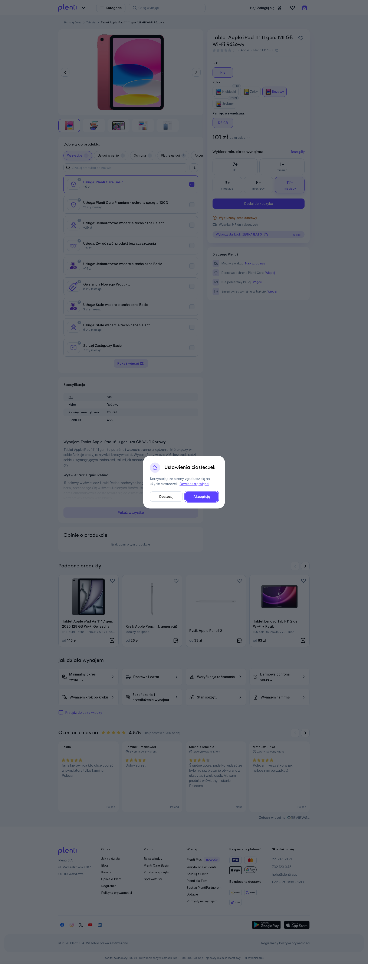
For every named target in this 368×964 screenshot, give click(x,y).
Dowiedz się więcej (194, 484)
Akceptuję (201, 496)
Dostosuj (166, 496)
